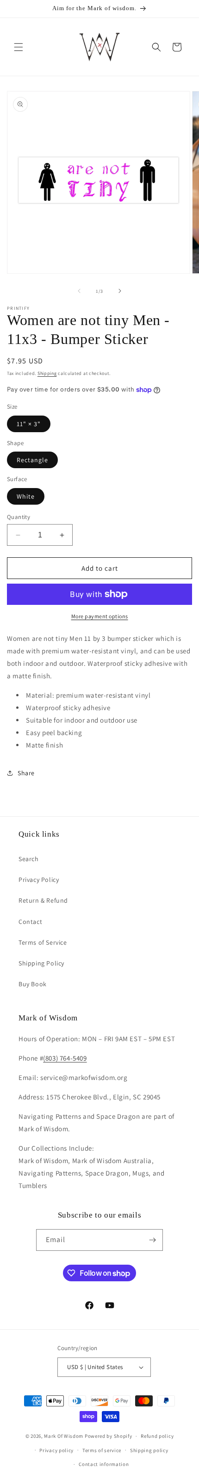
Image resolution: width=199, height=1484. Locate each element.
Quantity (18, 517)
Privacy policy (56, 1450)
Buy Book (33, 984)
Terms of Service (43, 942)
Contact (30, 921)
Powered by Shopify (108, 1436)
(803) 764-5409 (65, 1058)
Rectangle (32, 460)
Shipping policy (149, 1450)
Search (29, 859)
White (26, 496)
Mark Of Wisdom (63, 1436)
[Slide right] (120, 291)
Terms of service (101, 1450)
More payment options (99, 616)
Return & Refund (43, 900)
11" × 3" (29, 424)
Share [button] (26, 773)
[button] (18, 47)
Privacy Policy (39, 879)
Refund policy (157, 1436)
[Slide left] (79, 291)
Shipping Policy (41, 963)
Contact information (104, 1464)
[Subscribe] (152, 1240)
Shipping (47, 373)
